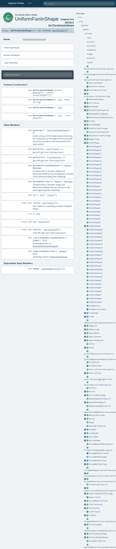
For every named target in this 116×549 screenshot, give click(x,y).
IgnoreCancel (95, 337)
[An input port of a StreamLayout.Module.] (87, 344)
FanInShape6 (94, 212)
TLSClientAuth (96, 504)
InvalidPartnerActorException (99, 354)
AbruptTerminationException (97, 80)
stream (34, 14)
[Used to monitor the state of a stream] (87, 306)
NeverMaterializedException (97, 385)
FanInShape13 (95, 157)
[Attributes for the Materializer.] (87, 86)
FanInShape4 (94, 204)
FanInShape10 (95, 146)
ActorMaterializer (98, 90)
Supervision (94, 497)
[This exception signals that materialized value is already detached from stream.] (87, 444)
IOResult (93, 326)
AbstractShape (96, 83)
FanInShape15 (95, 165)
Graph (91, 317)
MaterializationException (101, 369)
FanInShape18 (95, 175)
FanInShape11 (95, 150)
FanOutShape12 (96, 237)
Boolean (37, 168)
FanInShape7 (94, 215)
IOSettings (94, 329)
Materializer (95, 373)
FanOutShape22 (96, 277)
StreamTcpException (98, 484)
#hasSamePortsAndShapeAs (45, 246)
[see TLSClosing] (87, 139)
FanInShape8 (94, 219)
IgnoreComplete (96, 340)
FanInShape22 (95, 197)
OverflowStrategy (97, 395)
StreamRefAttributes (99, 453)
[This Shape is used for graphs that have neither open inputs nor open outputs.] (87, 125)
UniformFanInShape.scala (34, 39)
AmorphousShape (96, 99)
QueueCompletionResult (100, 399)
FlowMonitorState (97, 309)
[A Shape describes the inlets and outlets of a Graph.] (87, 422)
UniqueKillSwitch (97, 541)
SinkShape (93, 433)
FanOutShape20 (96, 269)
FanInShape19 (95, 179)
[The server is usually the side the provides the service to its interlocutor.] (87, 419)
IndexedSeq (47, 268)
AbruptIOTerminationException (99, 69)
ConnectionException (99, 132)
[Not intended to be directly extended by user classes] (87, 317)
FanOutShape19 (96, 262)
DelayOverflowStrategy (100, 136)
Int (60, 99)
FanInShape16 (95, 168)
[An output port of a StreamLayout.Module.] (87, 388)
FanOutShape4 (95, 284)
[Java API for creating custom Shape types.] (87, 83)
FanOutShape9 (95, 302)
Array (36, 95)
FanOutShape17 (96, 255)
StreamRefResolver (98, 460)
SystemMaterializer (98, 501)
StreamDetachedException (101, 444)
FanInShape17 (95, 172)
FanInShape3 (94, 201)
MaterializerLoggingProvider (98, 379)
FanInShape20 (95, 190)
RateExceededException (100, 406)
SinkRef (92, 430)
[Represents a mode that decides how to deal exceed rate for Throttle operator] (87, 524)
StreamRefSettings (98, 464)
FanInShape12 (95, 154)
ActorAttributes (97, 86)
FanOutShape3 (95, 280)
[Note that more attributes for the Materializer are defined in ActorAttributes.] (85, 103)
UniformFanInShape (98, 534)
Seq (44, 203)
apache (21, 14)
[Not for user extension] (87, 377)
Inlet (91, 348)
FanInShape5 (94, 208)
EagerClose (94, 139)
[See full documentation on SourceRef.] (85, 437)
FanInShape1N (95, 183)
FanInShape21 (95, 194)
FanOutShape (94, 226)
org (16, 14)
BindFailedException (99, 110)
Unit (44, 240)
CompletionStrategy (98, 128)
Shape (91, 422)
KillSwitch (94, 362)
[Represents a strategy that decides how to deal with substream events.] (87, 494)
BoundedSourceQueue (98, 114)
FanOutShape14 (96, 244)
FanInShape (94, 143)
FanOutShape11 (96, 233)
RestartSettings (97, 415)
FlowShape (93, 313)
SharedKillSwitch (97, 426)
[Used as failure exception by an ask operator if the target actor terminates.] (87, 545)
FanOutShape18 (96, 259)
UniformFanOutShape (98, 537)
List (48, 149)
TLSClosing (94, 508)
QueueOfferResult (97, 402)
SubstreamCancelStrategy (101, 494)
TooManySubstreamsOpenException (100, 531)
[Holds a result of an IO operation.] (87, 326)
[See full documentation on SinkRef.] (85, 430)
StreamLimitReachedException (98, 450)
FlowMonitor (94, 306)
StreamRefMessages (98, 457)
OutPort (92, 388)
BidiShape (93, 107)
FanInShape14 (95, 161)
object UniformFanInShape (61, 24)
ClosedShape (94, 125)
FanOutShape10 (96, 230)
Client (92, 121)
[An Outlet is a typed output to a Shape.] (85, 391)
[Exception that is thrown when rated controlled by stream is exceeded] (87, 406)
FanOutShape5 (95, 288)
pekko (28, 14)
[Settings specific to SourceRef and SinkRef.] (87, 464)
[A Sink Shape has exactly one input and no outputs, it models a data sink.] (87, 433)
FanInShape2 (94, 186)
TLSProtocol (94, 512)
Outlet (92, 391)
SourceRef (93, 437)
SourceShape (94, 440)
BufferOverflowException (101, 117)
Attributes (94, 103)
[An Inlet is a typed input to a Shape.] (85, 348)
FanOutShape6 (95, 291)
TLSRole (92, 515)
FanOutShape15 (96, 248)
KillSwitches (95, 366)
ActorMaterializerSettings (97, 96)
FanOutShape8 (95, 298)
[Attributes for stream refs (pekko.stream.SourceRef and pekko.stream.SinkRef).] (87, 453)
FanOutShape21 (96, 273)
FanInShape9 (94, 222)
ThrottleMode (95, 524)
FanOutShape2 (95, 266)
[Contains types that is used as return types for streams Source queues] (85, 402)
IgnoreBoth (94, 333)
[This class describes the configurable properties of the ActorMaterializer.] (87, 94)
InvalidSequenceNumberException (100, 359)
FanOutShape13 (96, 240)
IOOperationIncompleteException (100, 323)
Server (92, 419)
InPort (92, 344)
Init (35, 118)
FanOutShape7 (95, 295)
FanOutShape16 (96, 251)
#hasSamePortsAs (59, 256)
